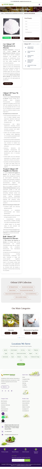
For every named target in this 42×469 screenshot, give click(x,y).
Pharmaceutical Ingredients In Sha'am (14, 13)
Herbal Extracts (4, 410)
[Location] (2, 427)
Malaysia (19, 356)
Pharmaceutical (4, 409)
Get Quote (8, 333)
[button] (39, 325)
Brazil (29, 350)
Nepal (12, 356)
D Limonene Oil (25, 410)
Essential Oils (4, 403)
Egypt (6, 353)
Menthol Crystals (26, 401)
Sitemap (24, 383)
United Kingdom (13, 350)
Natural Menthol (25, 403)
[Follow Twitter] (8, 391)
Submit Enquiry (31, 38)
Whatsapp (7, 37)
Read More (21, 364)
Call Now (16, 37)
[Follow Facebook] (2, 391)
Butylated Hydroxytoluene (27, 287)
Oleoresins (3, 407)
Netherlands (5, 356)
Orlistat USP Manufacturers (9, 188)
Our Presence (25, 381)
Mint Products (4, 401)
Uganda (5, 350)
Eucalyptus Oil (25, 409)
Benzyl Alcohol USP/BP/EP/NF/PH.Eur (13, 293)
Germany (23, 350)
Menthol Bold (25, 405)
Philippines (36, 350)
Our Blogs (24, 385)
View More (14, 333)
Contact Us (24, 387)
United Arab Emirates (21, 353)
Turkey (25, 356)
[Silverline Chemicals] (8, 4)
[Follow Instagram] (5, 391)
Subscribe (27, 460)
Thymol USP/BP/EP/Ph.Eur (31, 293)
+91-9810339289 (15, 1)
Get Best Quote (8, 83)
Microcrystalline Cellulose (21, 297)
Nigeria (30, 353)
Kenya (12, 353)
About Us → (5, 387)
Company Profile (25, 379)
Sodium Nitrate (12, 290)
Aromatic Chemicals (5, 405)
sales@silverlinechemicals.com (25, 1)
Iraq (36, 353)
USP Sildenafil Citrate (13, 287)
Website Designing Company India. (24, 465)
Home (2, 13)
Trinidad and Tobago (35, 356)
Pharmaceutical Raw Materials (26, 290)
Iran (21, 360)
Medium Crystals (26, 407)
